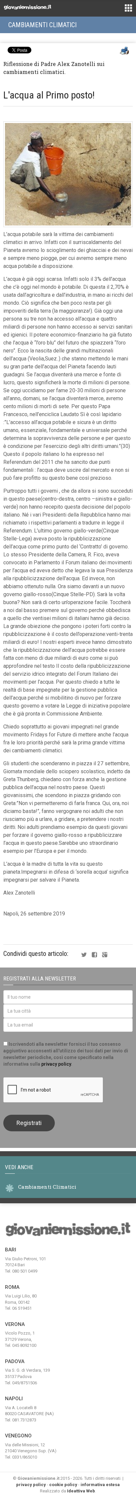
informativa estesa (100, 1484)
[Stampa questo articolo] (124, 50)
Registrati (29, 1122)
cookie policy (63, 1484)
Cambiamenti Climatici (42, 25)
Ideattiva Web (81, 1490)
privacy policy (56, 1064)
